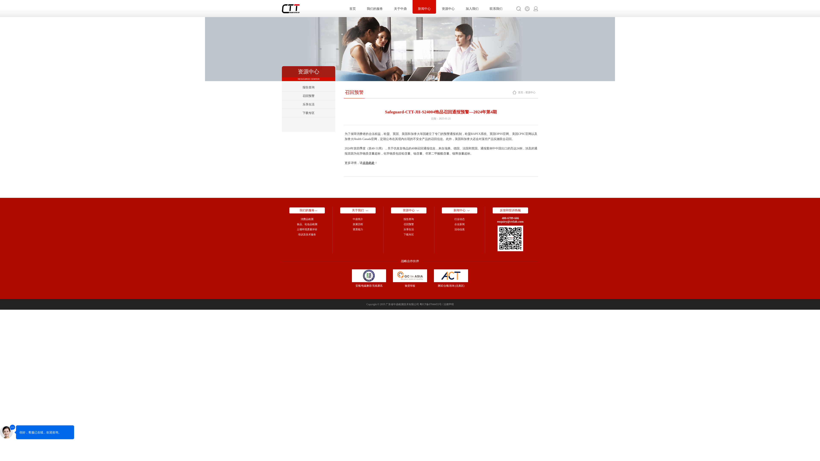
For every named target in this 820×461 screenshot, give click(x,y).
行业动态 (459, 219)
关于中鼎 (400, 8)
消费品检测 (307, 219)
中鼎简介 (358, 219)
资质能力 (358, 229)
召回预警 (309, 96)
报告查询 (309, 87)
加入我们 (472, 8)
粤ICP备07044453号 (431, 304)
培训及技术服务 (307, 234)
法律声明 (449, 304)
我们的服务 (375, 8)
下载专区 (309, 113)
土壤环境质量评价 (307, 229)
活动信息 (459, 229)
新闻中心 (424, 8)
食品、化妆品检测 (307, 224)
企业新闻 (459, 224)
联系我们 (496, 8)
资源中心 (448, 8)
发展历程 (358, 224)
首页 (352, 8)
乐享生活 (309, 104)
